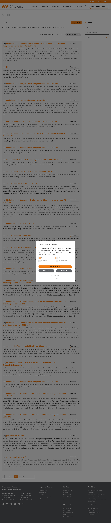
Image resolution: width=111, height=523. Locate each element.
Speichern (64, 271)
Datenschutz (59, 279)
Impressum (51, 279)
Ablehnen (46, 271)
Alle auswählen (55, 266)
